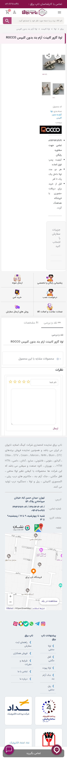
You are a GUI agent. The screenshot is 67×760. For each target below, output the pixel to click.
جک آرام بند (48, 677)
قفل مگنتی (50, 658)
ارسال (55, 428)
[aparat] (15, 623)
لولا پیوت (46, 668)
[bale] (26, 623)
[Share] (48, 55)
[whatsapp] (31, 623)
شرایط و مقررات (25, 662)
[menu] (59, 13)
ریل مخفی (51, 688)
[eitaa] (21, 623)
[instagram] (43, 623)
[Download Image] (57, 55)
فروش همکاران (20, 653)
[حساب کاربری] (14, 13)
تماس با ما (22, 671)
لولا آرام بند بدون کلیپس (56, 114)
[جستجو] (7, 20)
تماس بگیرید (33, 753)
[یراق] (34, 12)
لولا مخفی (51, 647)
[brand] (51, 130)
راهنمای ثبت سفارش (23, 644)
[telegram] (37, 623)
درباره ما (23, 679)
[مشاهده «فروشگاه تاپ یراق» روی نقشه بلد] (33, 571)
